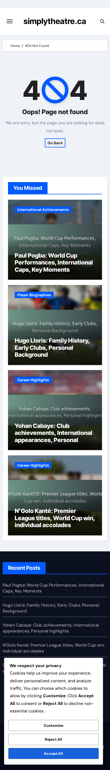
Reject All (53, 739)
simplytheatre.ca (54, 21)
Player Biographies (34, 294)
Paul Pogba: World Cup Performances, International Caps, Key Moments (54, 262)
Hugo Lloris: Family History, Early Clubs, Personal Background (52, 347)
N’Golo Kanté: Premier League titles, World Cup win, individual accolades (55, 517)
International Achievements (43, 209)
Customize (53, 725)
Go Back (55, 143)
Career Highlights (33, 380)
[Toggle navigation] (9, 21)
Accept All (53, 753)
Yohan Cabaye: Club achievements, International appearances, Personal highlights (53, 436)
